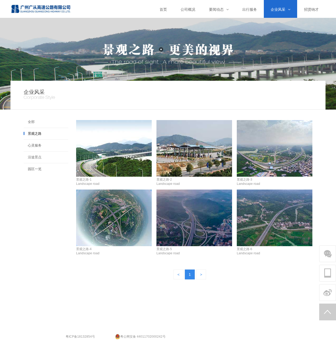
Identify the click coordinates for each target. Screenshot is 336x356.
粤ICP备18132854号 (80, 336)
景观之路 (34, 134)
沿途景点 (34, 157)
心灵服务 (34, 145)
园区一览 (34, 169)
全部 (31, 122)
